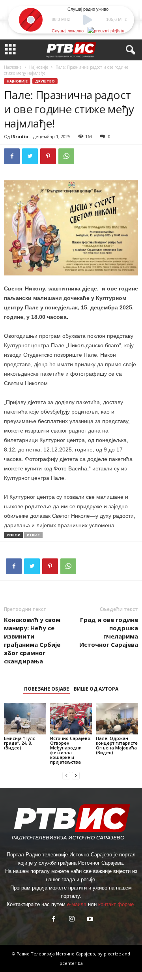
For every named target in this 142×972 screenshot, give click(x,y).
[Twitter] (30, 156)
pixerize (113, 954)
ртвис (33, 535)
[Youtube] (89, 920)
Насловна (13, 67)
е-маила (76, 904)
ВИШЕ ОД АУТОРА (96, 688)
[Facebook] (12, 156)
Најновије (38, 67)
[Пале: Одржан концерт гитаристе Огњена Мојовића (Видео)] (117, 718)
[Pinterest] (48, 156)
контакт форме (116, 904)
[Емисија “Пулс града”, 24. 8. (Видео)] (25, 718)
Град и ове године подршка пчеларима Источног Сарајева (108, 632)
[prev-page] (66, 775)
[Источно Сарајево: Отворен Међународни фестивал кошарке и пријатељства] (71, 718)
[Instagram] (72, 920)
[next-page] (76, 775)
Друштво (45, 81)
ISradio (19, 136)
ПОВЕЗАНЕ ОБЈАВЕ (46, 688)
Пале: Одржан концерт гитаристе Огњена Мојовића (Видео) (117, 745)
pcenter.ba (71, 963)
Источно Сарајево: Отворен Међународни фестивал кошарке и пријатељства (71, 750)
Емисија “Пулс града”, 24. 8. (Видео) (19, 743)
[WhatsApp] (66, 156)
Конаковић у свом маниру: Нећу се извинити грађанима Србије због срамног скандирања (32, 640)
